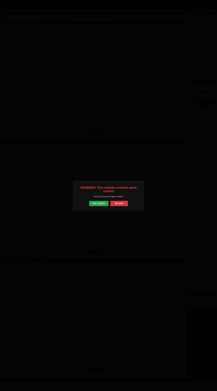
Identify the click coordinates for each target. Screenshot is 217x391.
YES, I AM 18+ (98, 203)
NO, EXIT (119, 203)
